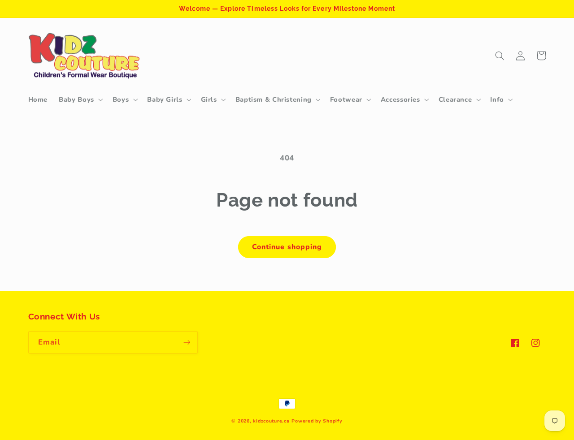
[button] (80, 99)
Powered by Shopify (316, 421)
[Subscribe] (186, 342)
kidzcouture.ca (271, 421)
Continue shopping (287, 247)
